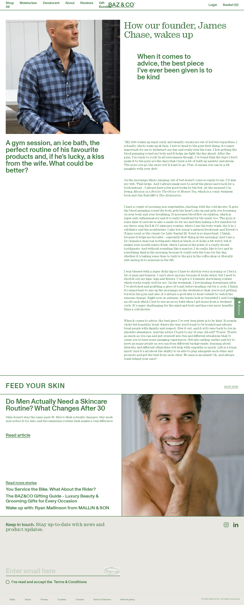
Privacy (44, 599)
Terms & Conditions (70, 582)
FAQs (12, 599)
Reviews (86, 3)
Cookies (62, 599)
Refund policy (127, 599)
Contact (80, 599)
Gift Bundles (105, 5)
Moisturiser (28, 3)
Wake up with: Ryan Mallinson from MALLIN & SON (57, 508)
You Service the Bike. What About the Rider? (51, 489)
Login (213, 4)
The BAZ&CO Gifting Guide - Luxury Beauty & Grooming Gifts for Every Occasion (52, 498)
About (70, 3)
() (230, 4)
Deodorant (51, 3)
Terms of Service (102, 599)
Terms (28, 599)
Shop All (10, 5)
